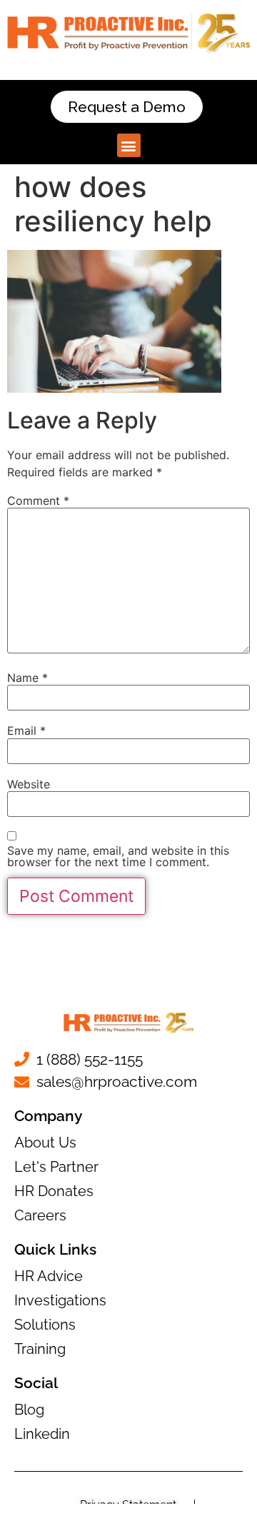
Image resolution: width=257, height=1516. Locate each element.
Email (26, 730)
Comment (38, 500)
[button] (129, 145)
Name (27, 677)
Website (28, 784)
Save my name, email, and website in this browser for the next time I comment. (118, 856)
